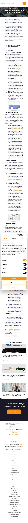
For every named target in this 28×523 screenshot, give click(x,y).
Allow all (14, 278)
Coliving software (14, 470)
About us (14, 456)
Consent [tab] (5, 238)
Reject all (14, 287)
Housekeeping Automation (14, 502)
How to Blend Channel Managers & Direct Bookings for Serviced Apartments (14, 394)
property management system (16, 305)
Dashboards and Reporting (14, 514)
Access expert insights (14, 434)
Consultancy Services (14, 516)
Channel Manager (14, 488)
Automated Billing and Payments (14, 496)
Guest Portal (14, 508)
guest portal (16, 190)
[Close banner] (26, 234)
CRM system (19, 151)
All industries (14, 468)
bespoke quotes (16, 128)
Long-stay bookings (14, 479)
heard (10, 19)
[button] (24, 3)
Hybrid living (14, 476)
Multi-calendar (14, 498)
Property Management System (14, 500)
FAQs (21, 444)
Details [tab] (14, 238)
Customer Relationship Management (14, 512)
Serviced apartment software (14, 472)
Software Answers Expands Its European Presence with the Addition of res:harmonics (13, 356)
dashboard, (12, 96)
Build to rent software (14, 474)
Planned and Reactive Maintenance (14, 504)
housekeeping (10, 290)
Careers (14, 458)
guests (15, 114)
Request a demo (8, 336)
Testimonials (14, 460)
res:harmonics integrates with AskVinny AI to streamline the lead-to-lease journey (14, 376)
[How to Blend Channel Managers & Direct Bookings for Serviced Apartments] (14, 387)
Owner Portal (14, 510)
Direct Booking (14, 490)
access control (10, 204)
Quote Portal (14, 492)
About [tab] (23, 238)
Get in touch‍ (14, 432)
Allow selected (14, 282)
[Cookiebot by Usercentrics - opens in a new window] (17, 235)
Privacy (14, 462)
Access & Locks (14, 506)
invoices (9, 86)
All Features (14, 486)
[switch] (25, 264)
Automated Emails (14, 494)
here (22, 446)
